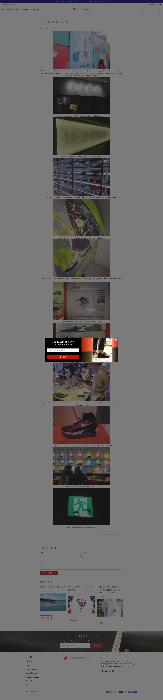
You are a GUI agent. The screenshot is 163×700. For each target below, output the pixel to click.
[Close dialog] (117, 339)
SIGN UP (63, 357)
